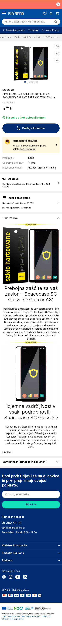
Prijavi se (31, 504)
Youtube (17, 577)
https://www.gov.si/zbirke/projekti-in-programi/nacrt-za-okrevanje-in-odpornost (26, 617)
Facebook (4, 577)
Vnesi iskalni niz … (25, 21)
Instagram (10, 577)
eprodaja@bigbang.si (13, 527)
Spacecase (8, 90)
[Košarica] (57, 13)
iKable (31, 158)
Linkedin (25, 577)
